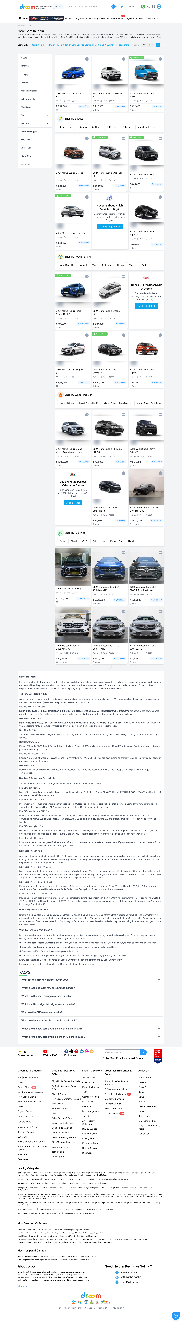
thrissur (69, 1188)
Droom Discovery (26, 1116)
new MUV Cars (76, 1203)
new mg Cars (101, 1175)
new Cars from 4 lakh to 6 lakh (110, 1194)
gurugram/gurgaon (91, 1188)
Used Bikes (31, 1230)
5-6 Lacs (96, 127)
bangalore (43, 1188)
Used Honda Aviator (56, 1242)
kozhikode (104, 1188)
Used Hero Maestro (40, 1242)
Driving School (89, 1138)
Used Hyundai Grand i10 (61, 1233)
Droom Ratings (89, 1148)
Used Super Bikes (55, 1230)
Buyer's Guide (25, 1111)
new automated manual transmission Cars (79, 1213)
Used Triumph (23, 1236)
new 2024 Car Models (123, 1179)
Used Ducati (93, 1236)
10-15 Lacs (127, 127)
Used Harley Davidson (56, 1236)
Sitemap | (89, 1308)
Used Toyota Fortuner (98, 1233)
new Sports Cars (24, 1205)
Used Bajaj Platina (140, 1239)
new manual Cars (38, 1213)
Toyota (132, 265)
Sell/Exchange (93, 18)
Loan (103, 18)
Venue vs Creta (55, 1256)
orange (55, 1183)
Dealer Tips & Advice (62, 1127)
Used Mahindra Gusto (73, 1242)
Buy (19, 1077)
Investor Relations (147, 1106)
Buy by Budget (89, 1128)
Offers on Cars (69, 45)
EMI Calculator (89, 1101)
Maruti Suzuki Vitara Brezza (117, 403)
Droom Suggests (90, 1111)
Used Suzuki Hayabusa (37, 1236)
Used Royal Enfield (41, 1239)
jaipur (140, 1188)
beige (85, 1183)
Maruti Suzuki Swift (88, 403)
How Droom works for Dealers (66, 1099)
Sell (25, 1077)
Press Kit (142, 1087)
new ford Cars (110, 1173)
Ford (143, 265)
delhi (26, 1188)
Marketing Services (114, 1099)
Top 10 (85, 1116)
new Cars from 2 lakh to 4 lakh (84, 1194)
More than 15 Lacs (146, 127)
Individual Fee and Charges (31, 1141)
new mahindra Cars (68, 1173)
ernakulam (53, 1188)
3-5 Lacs (82, 127)
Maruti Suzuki (66, 265)
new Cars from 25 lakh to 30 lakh (130, 1196)
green (79, 1183)
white (28, 1183)
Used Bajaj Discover (104, 1239)
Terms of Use (78, 1308)
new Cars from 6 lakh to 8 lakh (137, 1194)
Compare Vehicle (90, 1096)
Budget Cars (36, 45)
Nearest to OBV (99, 45)
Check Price (88, 1082)
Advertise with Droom (117, 1094)
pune (111, 1188)
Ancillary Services (153, 18)
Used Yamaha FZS (56, 1239)
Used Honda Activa (25, 1242)
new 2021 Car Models (69, 1179)
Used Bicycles (83, 1230)
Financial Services (113, 1103)
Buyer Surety (24, 1136)
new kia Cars (150, 1173)
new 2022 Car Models (87, 1179)
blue (39, 1183)
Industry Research (113, 1108)
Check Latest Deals (146, 306)
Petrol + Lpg (99, 541)
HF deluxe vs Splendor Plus (79, 1260)
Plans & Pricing (59, 1094)
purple (98, 1183)
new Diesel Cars (45, 1209)
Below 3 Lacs (65, 127)
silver (33, 1183)
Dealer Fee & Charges (62, 1123)
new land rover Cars (26, 1175)
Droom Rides (27, 1087)
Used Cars (21, 1230)
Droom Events (114, 1113)
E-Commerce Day (147, 1120)
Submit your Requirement (118, 45)
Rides (120, 17)
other (67, 1183)
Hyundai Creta (66, 403)
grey (48, 1183)
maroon (104, 1183)
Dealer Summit (59, 1156)
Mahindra (107, 265)
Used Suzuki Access (90, 1242)
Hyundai (82, 265)
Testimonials (24, 1154)
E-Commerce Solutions (116, 1089)
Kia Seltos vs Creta (41, 1256)
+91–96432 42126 (131, 1272)
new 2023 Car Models (106, 1179)
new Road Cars (153, 1203)
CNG (84, 541)
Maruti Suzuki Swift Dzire (149, 403)
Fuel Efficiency (89, 1133)
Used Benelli (70, 1236)
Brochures (87, 1152)
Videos (141, 1101)
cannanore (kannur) (129, 1188)
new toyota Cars (123, 1173)
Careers (142, 1082)
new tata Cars (83, 1173)
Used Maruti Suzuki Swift (27, 1233)
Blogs (141, 1092)
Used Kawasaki (82, 1236)
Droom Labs (144, 1116)
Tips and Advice (26, 1132)
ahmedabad (78, 1188)
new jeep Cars (89, 1175)
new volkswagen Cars (74, 1175)
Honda (120, 265)
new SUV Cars (49, 1203)
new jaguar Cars (43, 1175)
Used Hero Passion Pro (87, 1239)
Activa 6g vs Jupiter (42, 1260)
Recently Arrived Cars (52, 45)
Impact (141, 1111)
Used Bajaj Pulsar (71, 1239)
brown (73, 1183)
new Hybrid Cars (79, 1209)
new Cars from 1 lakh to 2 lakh (57, 1194)
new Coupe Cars (103, 1203)
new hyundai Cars (52, 1173)
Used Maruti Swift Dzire (80, 1233)
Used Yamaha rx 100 (25, 1239)
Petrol (62, 541)
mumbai (61, 1188)
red (44, 1183)
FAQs (20, 1106)
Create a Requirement (109, 226)
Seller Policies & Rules (62, 1118)
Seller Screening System (64, 1137)
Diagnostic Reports (134, 18)
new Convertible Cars (137, 1203)
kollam (117, 1188)
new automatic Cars (54, 1213)
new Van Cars (90, 1203)
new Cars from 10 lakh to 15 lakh (45, 1196)
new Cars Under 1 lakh (34, 1194)
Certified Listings (84, 45)
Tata (94, 265)
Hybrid (131, 541)
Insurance (112, 18)
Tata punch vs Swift (88, 1256)
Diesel (74, 541)
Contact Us (143, 1133)
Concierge (23, 1159)
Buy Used (69, 18)
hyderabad (34, 1188)
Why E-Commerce (61, 1108)
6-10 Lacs (111, 127)
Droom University (60, 1147)
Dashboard (87, 1106)
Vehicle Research (90, 1077)
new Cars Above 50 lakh (37, 1198)
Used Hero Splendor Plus (123, 1239)
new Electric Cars (106, 1209)
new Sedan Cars (63, 1203)
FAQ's (55, 1113)
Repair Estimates (90, 1087)
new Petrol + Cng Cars (62, 1209)
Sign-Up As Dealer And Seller (66, 1081)
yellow (91, 1183)
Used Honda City (44, 1233)
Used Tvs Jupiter (105, 1242)
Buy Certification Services (30, 1092)
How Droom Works (27, 1096)
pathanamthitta (23, 1190)
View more (23, 1286)
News (141, 1096)
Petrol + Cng (116, 541)
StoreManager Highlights (64, 1142)
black (61, 1183)
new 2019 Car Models (33, 1179)
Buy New (80, 18)
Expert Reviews (90, 1143)
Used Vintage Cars (70, 1230)
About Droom (144, 1077)
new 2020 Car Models (51, 1179)
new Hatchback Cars (33, 1203)
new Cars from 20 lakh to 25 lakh (102, 1196)
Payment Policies (60, 1132)
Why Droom (57, 1103)
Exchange (33, 1077)
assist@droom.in (130, 1282)
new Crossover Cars (119, 1203)
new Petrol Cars (31, 1209)
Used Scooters (41, 1230)
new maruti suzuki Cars (34, 1173)
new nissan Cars (138, 1173)
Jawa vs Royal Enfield (59, 1260)
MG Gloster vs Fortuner (71, 1256)
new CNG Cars (92, 1209)
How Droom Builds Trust (29, 1101)
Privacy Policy (64, 1308)
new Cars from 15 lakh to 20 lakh (73, 1196)
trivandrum (148, 1188)
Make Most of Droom (28, 1127)
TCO (84, 1092)
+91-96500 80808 (131, 1277)
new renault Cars (57, 1175)
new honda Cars (96, 1173)
